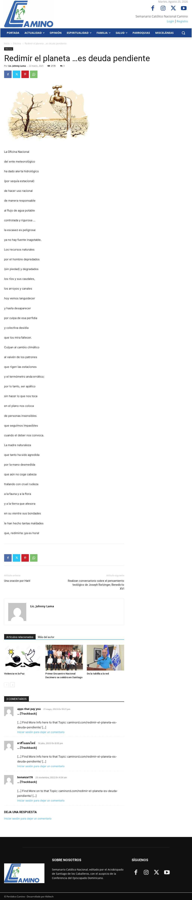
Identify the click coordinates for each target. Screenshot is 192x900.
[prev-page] (6, 685)
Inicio (7, 43)
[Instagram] (163, 8)
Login (170, 21)
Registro (182, 21)
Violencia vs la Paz (14, 673)
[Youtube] (183, 8)
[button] (183, 32)
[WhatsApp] (34, 74)
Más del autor (46, 637)
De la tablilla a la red (98, 673)
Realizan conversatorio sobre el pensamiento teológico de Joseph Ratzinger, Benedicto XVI (96, 584)
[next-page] (12, 685)
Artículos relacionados (19, 637)
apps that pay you (29, 709)
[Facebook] (152, 8)
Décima (17, 43)
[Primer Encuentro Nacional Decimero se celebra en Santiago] (64, 657)
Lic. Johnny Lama (17, 65)
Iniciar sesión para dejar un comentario (40, 732)
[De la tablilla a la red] (105, 657)
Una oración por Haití (17, 580)
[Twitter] (173, 8)
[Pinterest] (25, 74)
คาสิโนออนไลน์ (26, 743)
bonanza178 (25, 777)
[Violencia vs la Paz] (22, 657)
